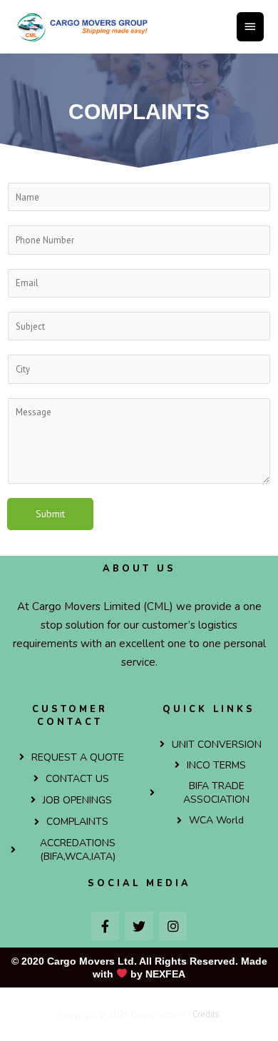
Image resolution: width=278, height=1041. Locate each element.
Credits (206, 1014)
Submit (50, 513)
